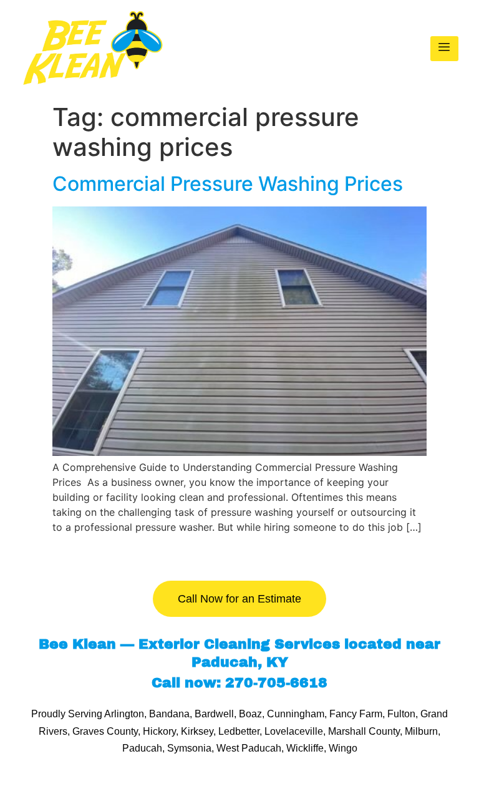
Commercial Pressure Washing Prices (230, 184)
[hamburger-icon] (444, 48)
